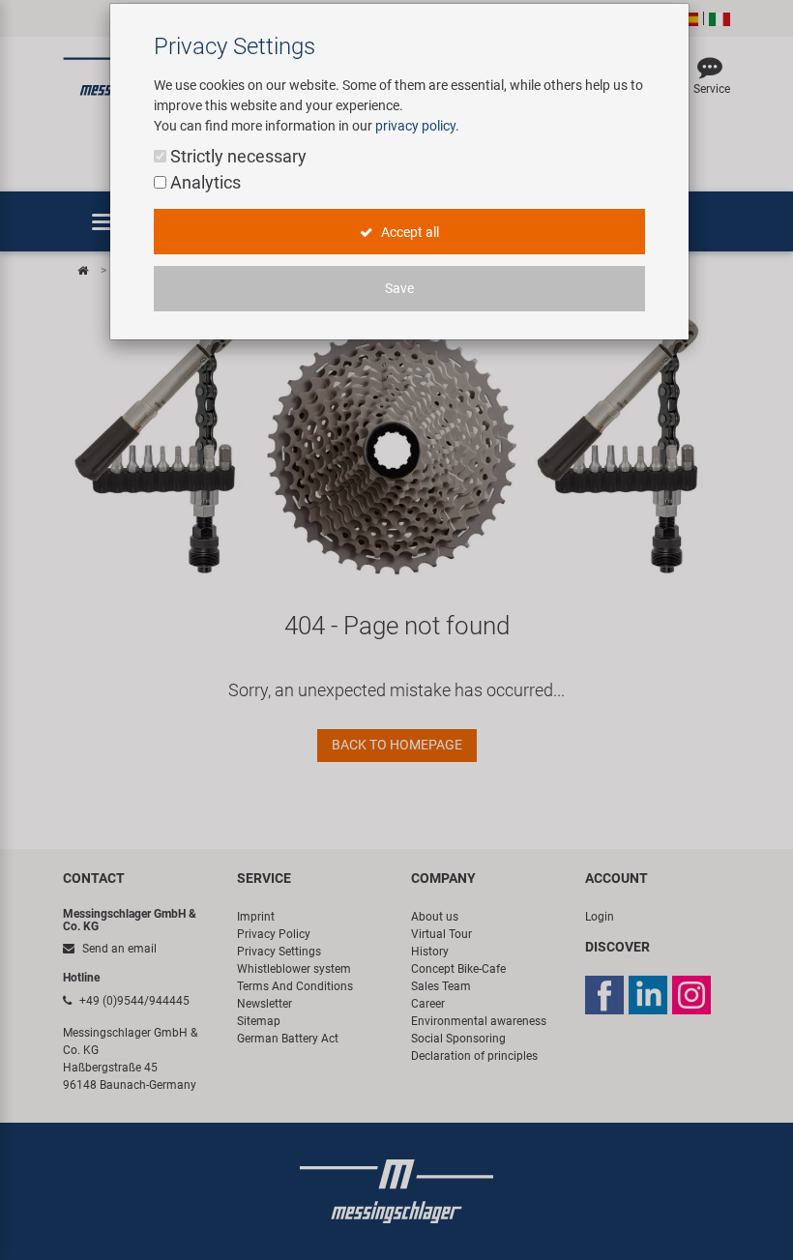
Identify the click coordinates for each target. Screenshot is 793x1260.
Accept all (408, 232)
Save (399, 288)
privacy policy (415, 125)
